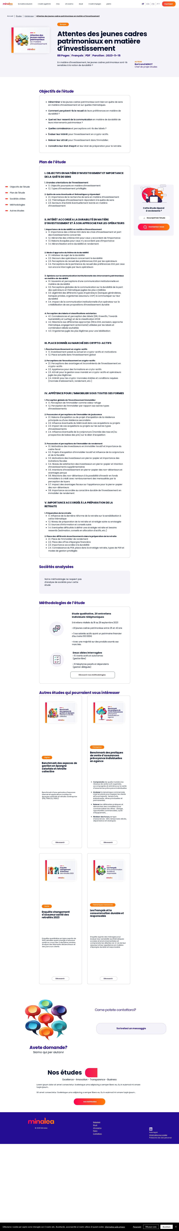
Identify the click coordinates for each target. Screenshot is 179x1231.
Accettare (166, 1226)
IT (143, 4)
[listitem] (60, 772)
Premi (95, 1131)
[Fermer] (175, 1227)
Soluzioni (96, 1122)
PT (158, 4)
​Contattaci (97, 1134)
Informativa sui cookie (158, 1135)
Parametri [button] (137, 1226)
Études (19, 16)
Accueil (10, 16)
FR (153, 4)
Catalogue (29, 16)
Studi (95, 1125)
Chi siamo (97, 1128)
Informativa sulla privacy (115, 1226)
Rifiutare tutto (151, 1226)
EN (147, 4)
